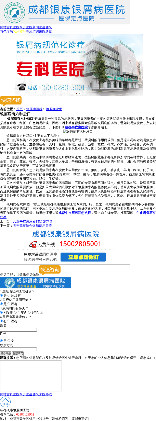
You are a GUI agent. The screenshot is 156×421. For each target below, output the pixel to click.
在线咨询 (32, 31)
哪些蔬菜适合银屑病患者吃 (32, 225)
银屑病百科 (34, 109)
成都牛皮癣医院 (76, 127)
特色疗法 (6, 31)
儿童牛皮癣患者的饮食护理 (32, 221)
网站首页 (6, 27)
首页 (19, 109)
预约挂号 (19, 31)
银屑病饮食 (54, 109)
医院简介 (19, 27)
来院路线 (45, 31)
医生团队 (45, 27)
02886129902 (25, 414)
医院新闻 (32, 27)
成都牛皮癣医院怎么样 (74, 212)
